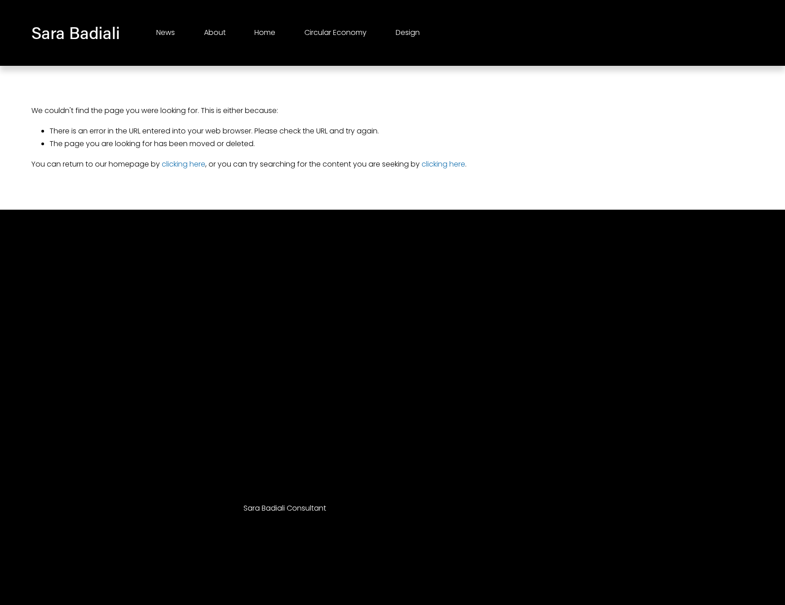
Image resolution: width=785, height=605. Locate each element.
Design (408, 32)
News (165, 32)
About (215, 32)
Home (264, 32)
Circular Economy (335, 32)
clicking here (183, 164)
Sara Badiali (75, 33)
